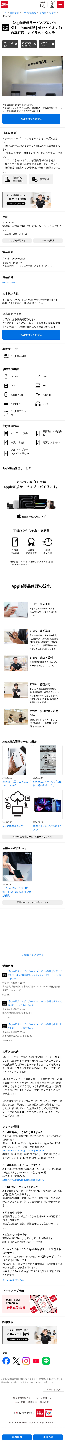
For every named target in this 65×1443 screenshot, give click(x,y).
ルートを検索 (48, 240)
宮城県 (42, 13)
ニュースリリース (43, 1398)
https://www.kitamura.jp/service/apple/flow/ (23, 1179)
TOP (4, 13)
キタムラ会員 (52, 2)
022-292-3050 (9, 282)
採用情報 (32, 1402)
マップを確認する (17, 240)
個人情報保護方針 (22, 1398)
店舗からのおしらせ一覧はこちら (32, 902)
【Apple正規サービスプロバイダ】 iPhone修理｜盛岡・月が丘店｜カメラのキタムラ (35, 1026)
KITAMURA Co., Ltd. (26, 1422)
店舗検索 (42, 2)
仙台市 (52, 13)
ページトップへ (54, 1389)
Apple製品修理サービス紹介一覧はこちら (32, 836)
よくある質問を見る (13, 1279)
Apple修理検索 (29, 13)
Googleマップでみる (32, 954)
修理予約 (48, 1437)
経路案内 (17, 1437)
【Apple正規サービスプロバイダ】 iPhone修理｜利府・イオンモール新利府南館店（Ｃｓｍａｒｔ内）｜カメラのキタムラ (35, 975)
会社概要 (20, 1402)
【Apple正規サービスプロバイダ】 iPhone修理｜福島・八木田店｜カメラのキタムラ (35, 1003)
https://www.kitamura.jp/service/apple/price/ (23, 1150)
